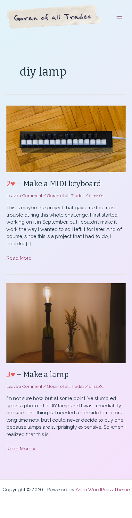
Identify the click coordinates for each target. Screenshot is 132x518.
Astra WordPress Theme (103, 489)
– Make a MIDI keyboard (53, 183)
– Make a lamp (37, 374)
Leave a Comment (24, 195)
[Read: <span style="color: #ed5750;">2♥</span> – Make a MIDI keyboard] (66, 138)
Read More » (21, 258)
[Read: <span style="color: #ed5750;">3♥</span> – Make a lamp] (66, 322)
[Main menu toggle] (119, 16)
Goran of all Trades (65, 195)
